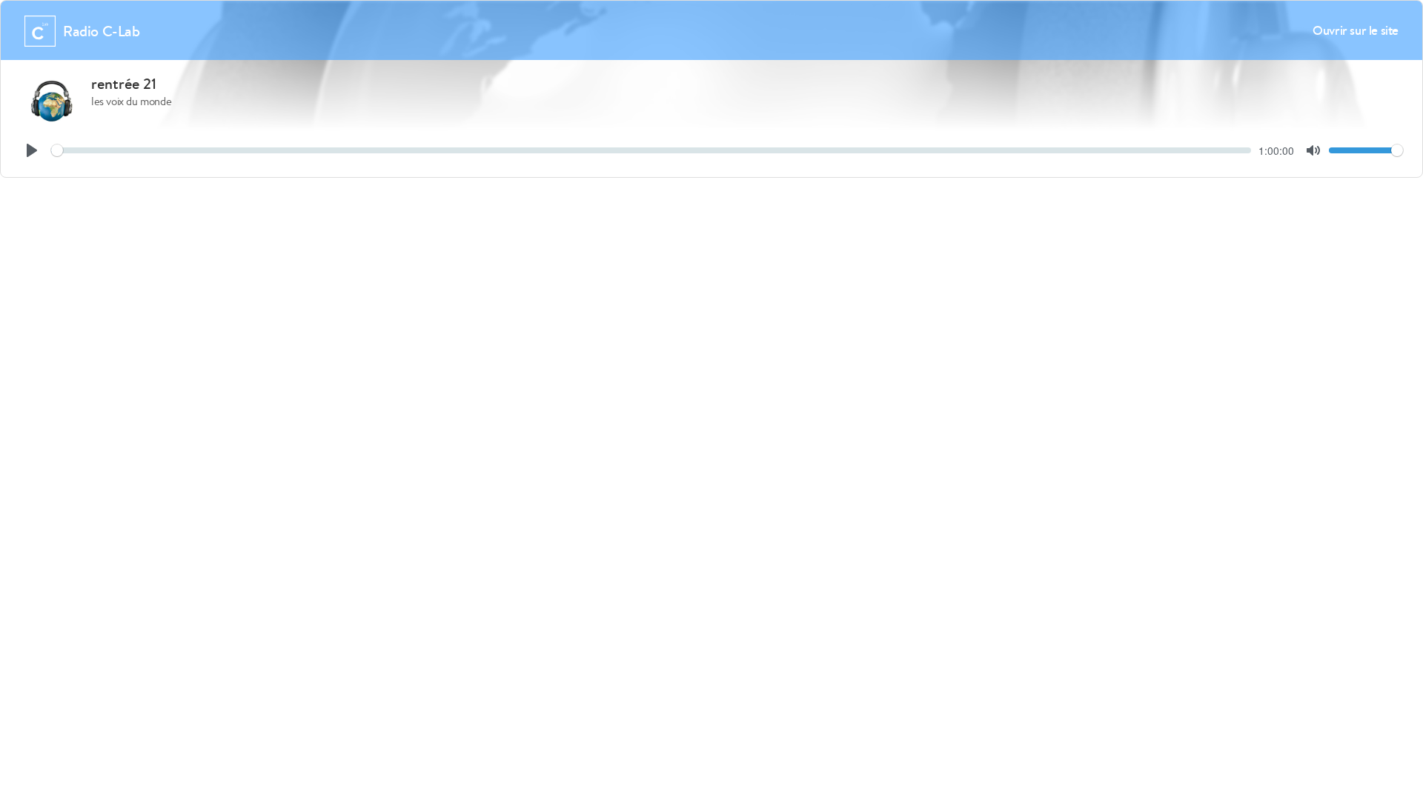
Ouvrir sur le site (1356, 30)
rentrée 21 (123, 84)
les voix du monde (131, 101)
